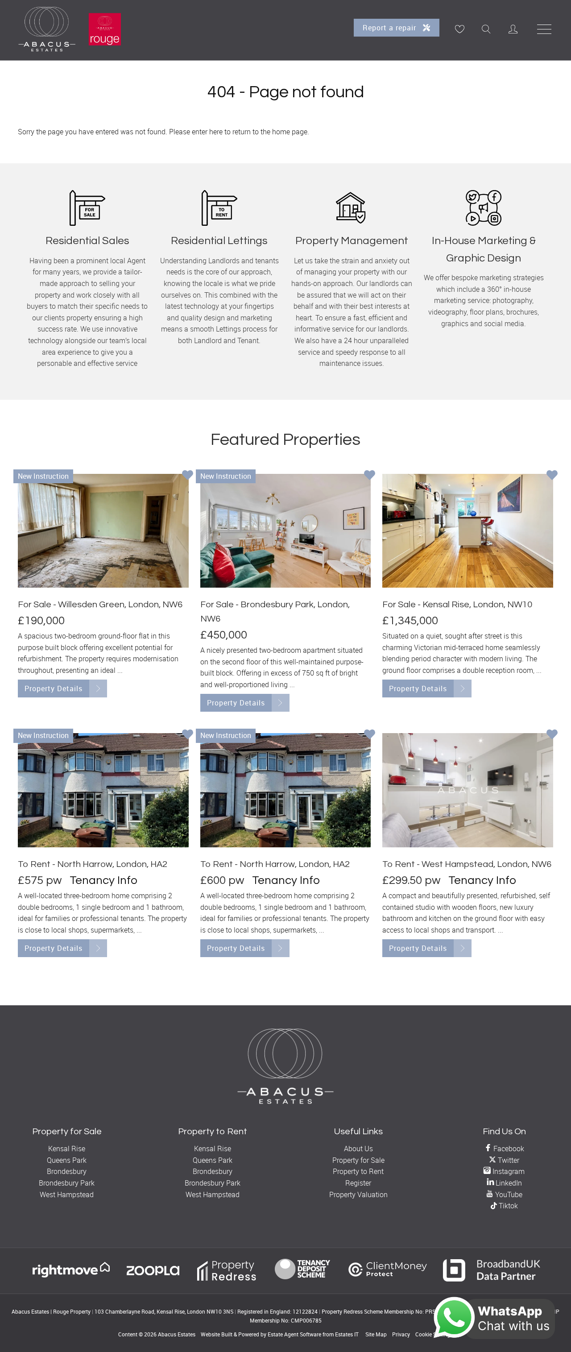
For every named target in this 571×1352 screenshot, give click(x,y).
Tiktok (507, 1205)
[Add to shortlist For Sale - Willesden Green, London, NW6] (187, 476)
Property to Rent (358, 1171)
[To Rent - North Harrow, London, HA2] (103, 790)
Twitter (507, 1160)
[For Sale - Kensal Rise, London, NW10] (467, 531)
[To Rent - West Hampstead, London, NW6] (467, 790)
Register (358, 1183)
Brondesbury (67, 1171)
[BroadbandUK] (492, 1279)
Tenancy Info (103, 880)
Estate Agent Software (294, 1334)
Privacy (401, 1334)
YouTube (507, 1194)
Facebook (508, 1148)
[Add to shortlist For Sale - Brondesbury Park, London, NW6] (369, 476)
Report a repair (390, 28)
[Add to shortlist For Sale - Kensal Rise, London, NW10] (552, 476)
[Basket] (459, 29)
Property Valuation (358, 1194)
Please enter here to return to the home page (238, 132)
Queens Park (67, 1160)
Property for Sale (358, 1160)
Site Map (376, 1334)
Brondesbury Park (67, 1183)
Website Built (216, 1334)
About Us (358, 1148)
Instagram (508, 1171)
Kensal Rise (66, 1148)
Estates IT (347, 1334)
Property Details (54, 688)
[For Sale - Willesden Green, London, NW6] (103, 531)
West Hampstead (67, 1194)
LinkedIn (508, 1183)
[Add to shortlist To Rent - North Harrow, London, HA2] (187, 735)
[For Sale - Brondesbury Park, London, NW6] (285, 531)
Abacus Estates (176, 1334)
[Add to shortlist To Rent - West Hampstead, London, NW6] (552, 735)
